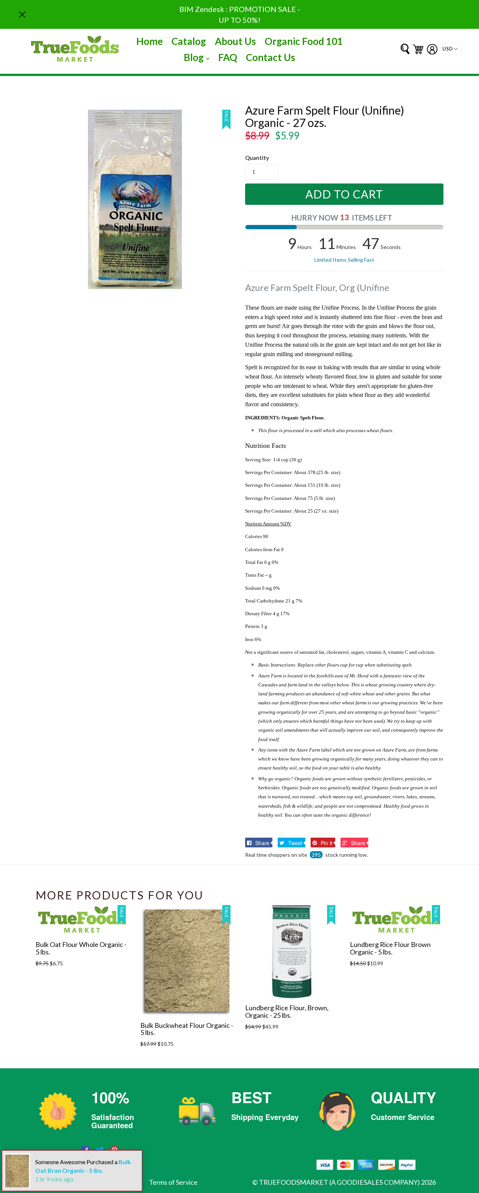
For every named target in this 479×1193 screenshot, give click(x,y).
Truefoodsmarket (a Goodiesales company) (339, 1182)
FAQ (227, 57)
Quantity (257, 157)
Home (149, 41)
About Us (235, 41)
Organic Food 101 (304, 41)
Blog (198, 57)
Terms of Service (173, 1182)
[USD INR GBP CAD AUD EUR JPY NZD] (451, 49)
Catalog (188, 41)
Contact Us (270, 57)
